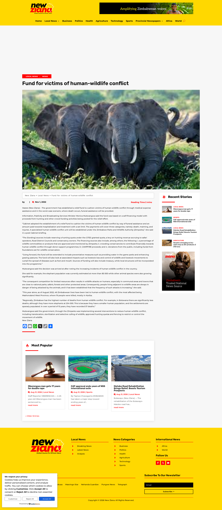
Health (89, 21)
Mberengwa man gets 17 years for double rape (44, 387)
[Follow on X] (163, 463)
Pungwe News (108, 485)
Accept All (47, 499)
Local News (51, 21)
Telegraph (122, 485)
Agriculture (102, 21)
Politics (79, 21)
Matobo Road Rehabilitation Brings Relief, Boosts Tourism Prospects (129, 388)
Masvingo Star (71, 485)
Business (67, 21)
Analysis (81, 454)
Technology (117, 21)
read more (33, 405)
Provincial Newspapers (148, 21)
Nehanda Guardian (90, 485)
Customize (12, 499)
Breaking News (84, 446)
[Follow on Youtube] (168, 463)
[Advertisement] (111, 52)
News (45, 76)
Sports (129, 21)
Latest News (83, 450)
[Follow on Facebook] (158, 463)
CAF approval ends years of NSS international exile (88, 387)
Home (38, 21)
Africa (169, 21)
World (178, 21)
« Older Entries (32, 416)
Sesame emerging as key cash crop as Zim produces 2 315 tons (184, 245)
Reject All (30, 499)
